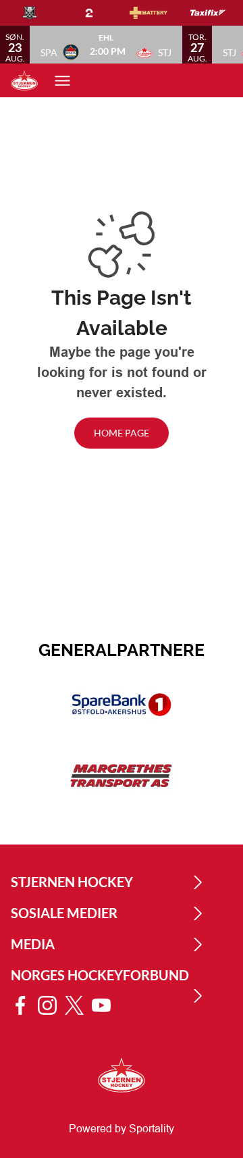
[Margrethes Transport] (122, 776)
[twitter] (78, 1005)
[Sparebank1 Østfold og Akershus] (122, 704)
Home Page (121, 432)
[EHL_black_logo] (40, 12)
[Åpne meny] (69, 81)
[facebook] (24, 1005)
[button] (106, 45)
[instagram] (51, 1005)
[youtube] (105, 1005)
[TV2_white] (100, 12)
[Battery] (159, 12)
